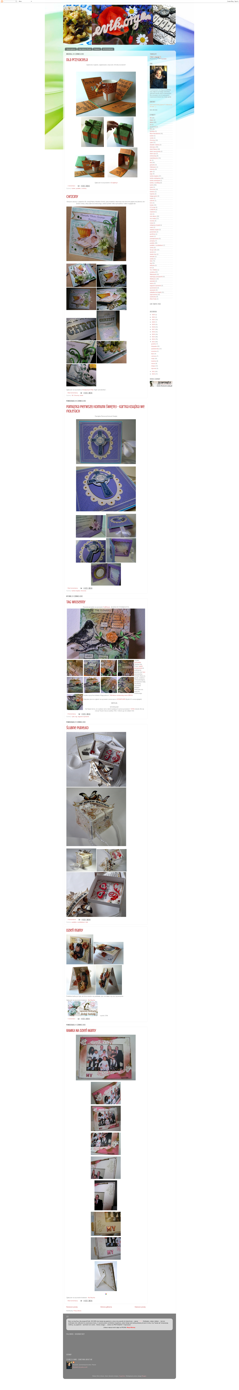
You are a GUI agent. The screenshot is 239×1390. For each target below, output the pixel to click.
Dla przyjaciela (77, 60)
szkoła (152, 258)
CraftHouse (106, 607)
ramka (152, 247)
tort (151, 267)
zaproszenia (153, 294)
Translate (163, 59)
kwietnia (153, 361)
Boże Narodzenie (155, 133)
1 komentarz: (72, 186)
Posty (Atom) (77, 1310)
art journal (153, 127)
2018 (153, 327)
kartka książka (76, 590)
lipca (152, 353)
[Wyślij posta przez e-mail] (78, 186)
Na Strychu (91, 1000)
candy (151, 138)
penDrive (152, 234)
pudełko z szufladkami (78, 922)
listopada (154, 346)
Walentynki (153, 274)
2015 (153, 334)
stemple (152, 256)
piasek (152, 236)
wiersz (152, 283)
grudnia (153, 344)
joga (151, 173)
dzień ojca (153, 153)
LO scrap (152, 207)
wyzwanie (153, 290)
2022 (153, 317)
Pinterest (97, 49)
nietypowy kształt (155, 225)
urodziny (83, 188)
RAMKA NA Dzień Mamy (81, 1030)
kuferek (152, 200)
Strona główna (71, 49)
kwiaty (151, 205)
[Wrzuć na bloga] (83, 186)
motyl (151, 223)
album (151, 122)
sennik (152, 252)
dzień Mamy (153, 149)
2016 (153, 332)
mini (151, 214)
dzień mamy (74, 930)
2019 (153, 324)
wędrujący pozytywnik (156, 276)
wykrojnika (137, 662)
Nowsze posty (72, 1307)
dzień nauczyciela (155, 151)
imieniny (152, 169)
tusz (144, 672)
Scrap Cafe (153, 250)
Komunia (83, 590)
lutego (153, 366)
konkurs (152, 191)
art (150, 124)
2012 (153, 341)
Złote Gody (153, 299)
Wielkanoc (153, 279)
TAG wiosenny (75, 602)
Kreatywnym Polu (88, 390)
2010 (153, 374)
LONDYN (152, 209)
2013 (153, 339)
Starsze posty (140, 1307)
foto (151, 162)
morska (152, 220)
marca (153, 363)
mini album (153, 216)
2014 (153, 336)
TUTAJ (133, 709)
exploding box (154, 158)
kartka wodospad (155, 180)
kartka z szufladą (155, 182)
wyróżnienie (153, 288)
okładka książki (154, 229)
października (155, 348)
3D (72, 395)
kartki (81, 395)
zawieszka (153, 296)
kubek (73, 188)
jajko (151, 171)
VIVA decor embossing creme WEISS (121, 695)
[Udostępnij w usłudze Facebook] (87, 186)
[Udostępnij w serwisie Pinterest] (89, 186)
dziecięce (152, 147)
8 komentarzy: (72, 714)
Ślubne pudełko (77, 728)
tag (76, 716)
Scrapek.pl (114, 182)
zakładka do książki (155, 292)
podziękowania (154, 238)
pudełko (78, 188)
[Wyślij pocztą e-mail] (82, 186)
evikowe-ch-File (74, 9)
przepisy (152, 241)
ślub (87, 922)
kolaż (151, 187)
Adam (151, 120)
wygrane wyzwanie (83, 716)
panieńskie (153, 232)
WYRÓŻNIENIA (108, 49)
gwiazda (152, 165)
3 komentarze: (72, 919)
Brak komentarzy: (73, 393)
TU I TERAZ (153, 270)
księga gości (153, 196)
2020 (153, 322)
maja (153, 358)
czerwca (154, 356)
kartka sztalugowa (155, 178)
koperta (152, 194)
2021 (153, 319)
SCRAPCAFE (121, 699)
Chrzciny (72, 196)
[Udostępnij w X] (85, 186)
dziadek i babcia (154, 144)
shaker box (153, 254)
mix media (153, 218)
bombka (152, 131)
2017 (153, 329)
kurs (151, 203)
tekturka (152, 265)
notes (151, 227)
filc (150, 160)
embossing (153, 156)
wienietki (152, 281)
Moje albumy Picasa (85, 49)
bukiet (151, 135)
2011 (153, 371)
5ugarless (122, 1376)
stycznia (153, 368)
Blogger (144, 1376)
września (154, 351)
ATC (151, 129)
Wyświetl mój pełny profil (80, 1367)
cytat (73, 716)
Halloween (153, 167)
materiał (152, 212)
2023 (153, 314)
